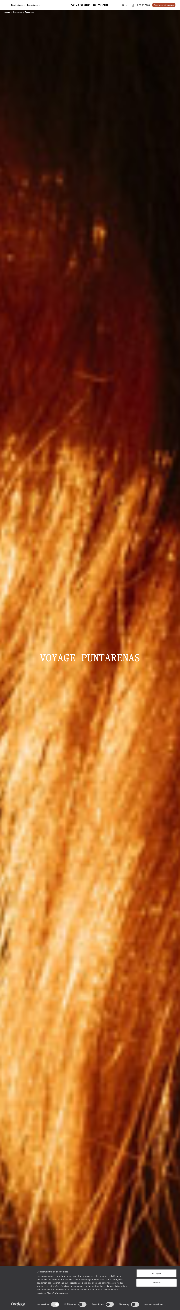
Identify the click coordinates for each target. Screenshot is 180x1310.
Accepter (156, 1273)
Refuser (156, 1282)
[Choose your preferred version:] (124, 5)
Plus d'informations (57, 1293)
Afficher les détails (153, 1304)
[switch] (82, 1304)
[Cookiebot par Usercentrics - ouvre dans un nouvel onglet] (18, 1304)
